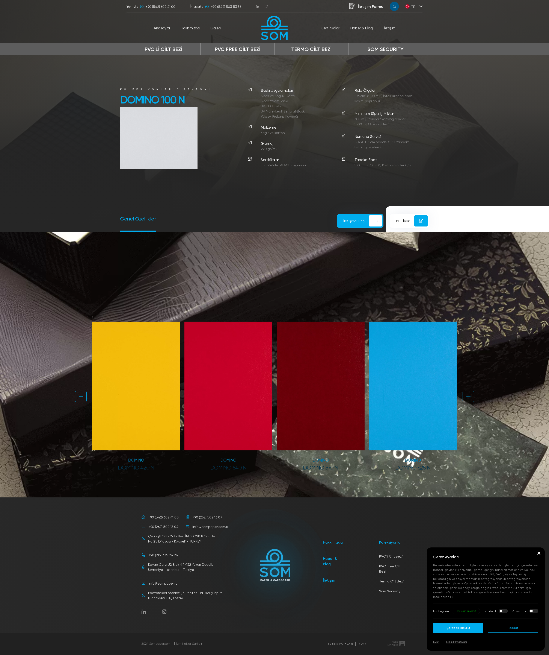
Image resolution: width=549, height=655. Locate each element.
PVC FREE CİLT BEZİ (237, 49)
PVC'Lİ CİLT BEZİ (163, 49)
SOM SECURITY (386, 49)
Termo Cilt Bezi (391, 581)
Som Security (389, 591)
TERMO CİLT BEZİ (311, 49)
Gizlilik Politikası (340, 644)
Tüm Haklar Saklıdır (189, 643)
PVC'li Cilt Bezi (391, 556)
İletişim (329, 580)
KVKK (363, 644)
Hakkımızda (333, 542)
